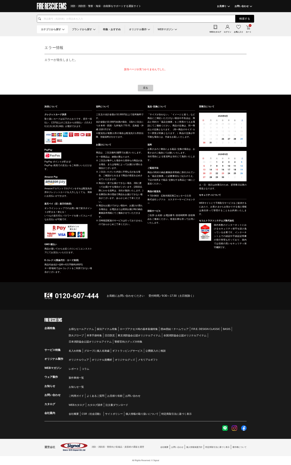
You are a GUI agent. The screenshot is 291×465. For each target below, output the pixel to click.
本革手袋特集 (94, 335)
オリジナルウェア (79, 359)
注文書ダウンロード (116, 404)
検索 (244, 18)
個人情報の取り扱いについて (142, 413)
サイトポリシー (114, 413)
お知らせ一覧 (76, 386)
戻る (145, 87)
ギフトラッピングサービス (127, 350)
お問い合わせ (132, 395)
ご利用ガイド (76, 395)
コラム (85, 368)
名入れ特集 (75, 350)
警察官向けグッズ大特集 (128, 341)
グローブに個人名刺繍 (96, 350)
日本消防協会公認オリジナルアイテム (90, 341)
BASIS (226, 329)
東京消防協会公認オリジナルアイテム (139, 335)
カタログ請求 (95, 404)
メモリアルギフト (148, 359)
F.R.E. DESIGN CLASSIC (205, 329)
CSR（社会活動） (92, 413)
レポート (74, 368)
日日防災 (110, 335)
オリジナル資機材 (102, 359)
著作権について (239, 447)
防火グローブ (76, 335)
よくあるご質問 (95, 395)
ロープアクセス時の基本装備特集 (139, 329)
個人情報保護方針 (194, 447)
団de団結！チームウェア (175, 329)
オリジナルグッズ (125, 359)
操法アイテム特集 (107, 329)
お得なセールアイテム (81, 329)
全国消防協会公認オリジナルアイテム (185, 335)
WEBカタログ (77, 404)
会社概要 (74, 413)
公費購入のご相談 (156, 350)
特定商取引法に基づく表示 (176, 413)
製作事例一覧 (76, 377)
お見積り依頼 (114, 395)
